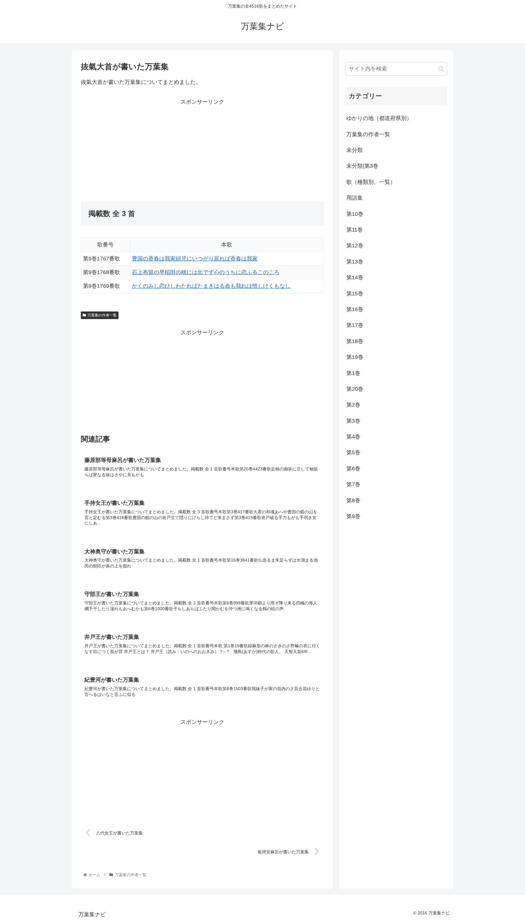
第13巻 (354, 262)
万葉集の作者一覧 (102, 315)
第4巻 (353, 437)
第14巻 (354, 277)
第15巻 (354, 294)
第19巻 (354, 357)
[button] (441, 68)
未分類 (354, 150)
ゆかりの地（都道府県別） (379, 118)
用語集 (354, 198)
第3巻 (353, 421)
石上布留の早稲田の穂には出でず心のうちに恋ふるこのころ (206, 272)
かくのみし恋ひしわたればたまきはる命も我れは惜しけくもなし (211, 286)
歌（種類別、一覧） (371, 182)
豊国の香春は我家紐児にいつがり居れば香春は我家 (195, 259)
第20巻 (354, 389)
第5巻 (353, 452)
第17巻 (354, 325)
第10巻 (354, 214)
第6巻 (353, 469)
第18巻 (354, 341)
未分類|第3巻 (362, 166)
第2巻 (353, 405)
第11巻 (354, 230)
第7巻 (353, 484)
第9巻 (353, 516)
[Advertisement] (142, 149)
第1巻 (353, 373)
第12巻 (354, 246)
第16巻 (354, 309)
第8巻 (353, 500)
